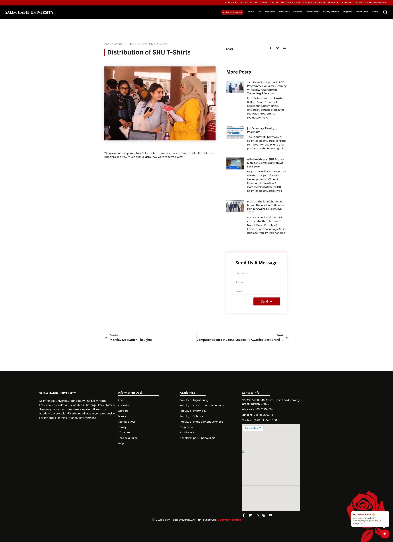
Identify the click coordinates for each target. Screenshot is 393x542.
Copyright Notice (229, 520)
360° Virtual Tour (248, 2)
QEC (272, 2)
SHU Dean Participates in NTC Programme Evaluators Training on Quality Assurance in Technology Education (267, 88)
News (132, 44)
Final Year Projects (290, 2)
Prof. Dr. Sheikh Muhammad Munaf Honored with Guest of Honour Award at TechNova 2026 (265, 207)
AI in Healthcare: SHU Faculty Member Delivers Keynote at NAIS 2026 (265, 162)
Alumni (331, 2)
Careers (358, 2)
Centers (229, 2)
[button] (232, 12)
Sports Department (375, 2)
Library (264, 2)
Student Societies (312, 2)
